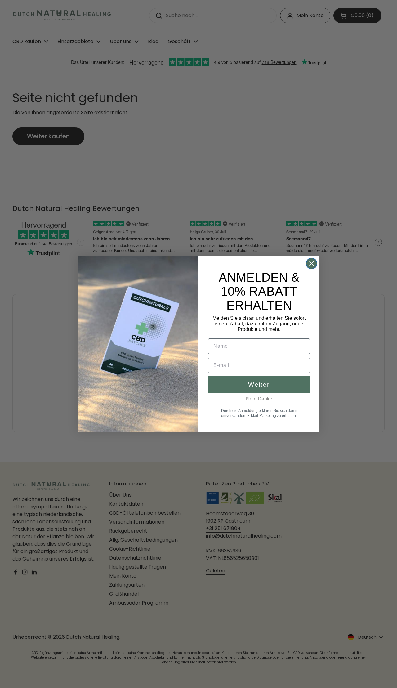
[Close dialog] (311, 263)
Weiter (259, 384)
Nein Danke (259, 398)
